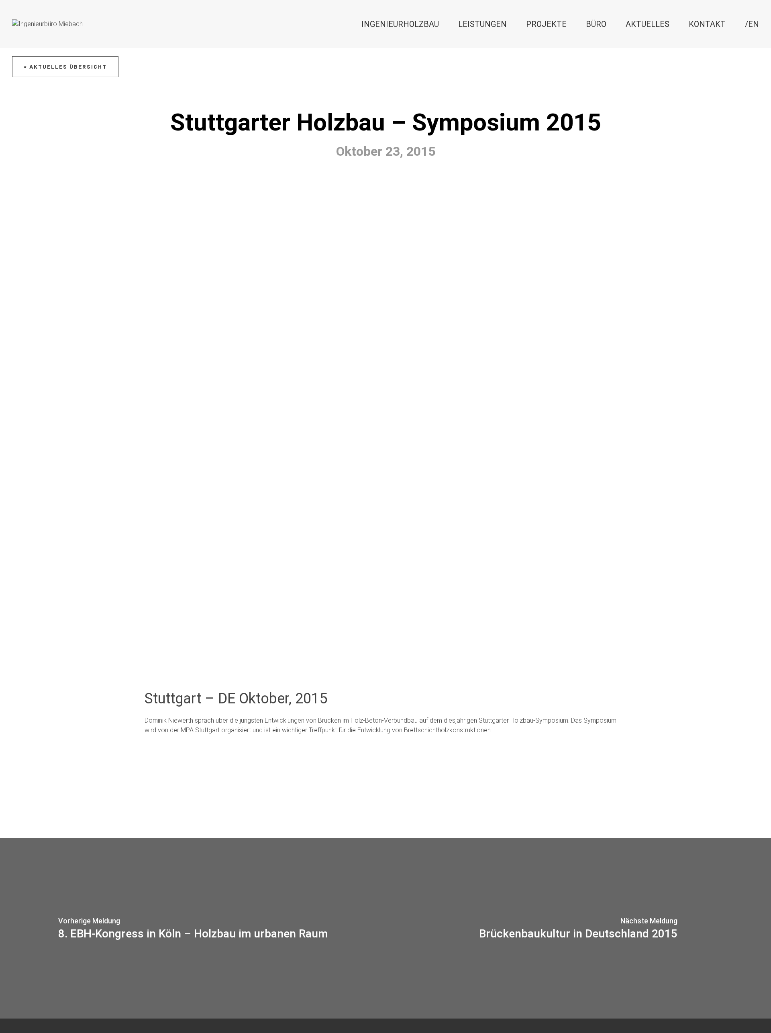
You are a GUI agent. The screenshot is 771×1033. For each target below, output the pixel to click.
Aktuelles (647, 24)
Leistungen (482, 24)
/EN (752, 24)
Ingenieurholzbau (400, 24)
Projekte (546, 24)
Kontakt (707, 24)
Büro (596, 24)
